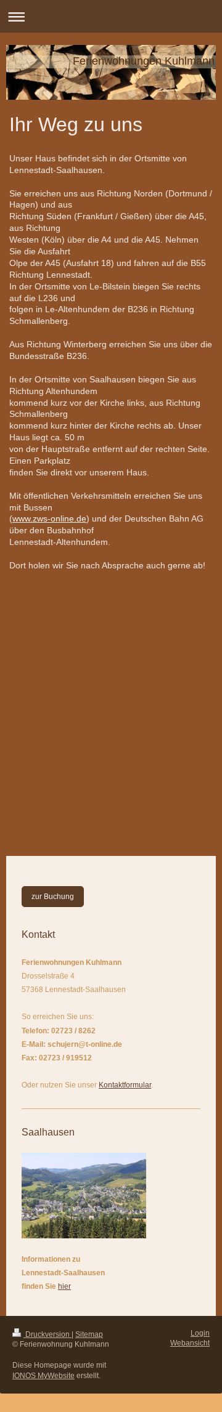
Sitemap (89, 1334)
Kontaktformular (125, 1085)
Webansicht (190, 1343)
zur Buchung (52, 896)
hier (64, 1286)
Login (200, 1333)
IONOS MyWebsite (43, 1375)
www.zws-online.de (49, 518)
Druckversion (47, 1334)
